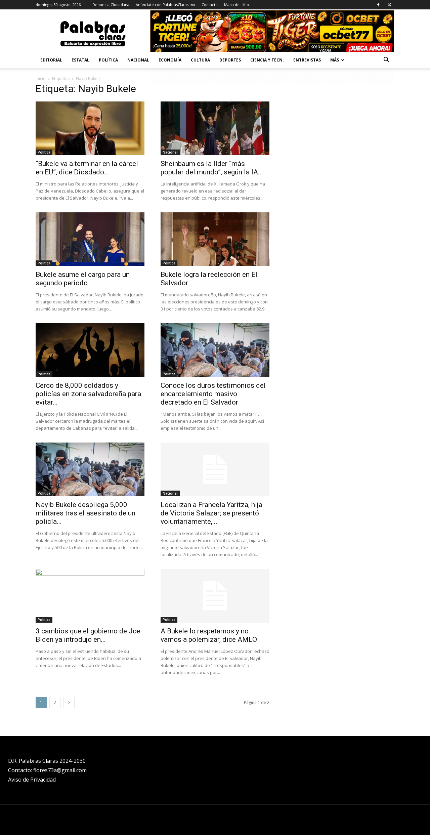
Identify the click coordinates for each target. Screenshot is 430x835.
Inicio (41, 78)
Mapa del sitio (236, 4)
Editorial (51, 60)
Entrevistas (307, 60)
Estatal (80, 60)
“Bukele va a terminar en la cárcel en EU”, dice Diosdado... (87, 168)
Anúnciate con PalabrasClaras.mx (165, 4)
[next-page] (69, 702)
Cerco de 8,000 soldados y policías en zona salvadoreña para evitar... (88, 393)
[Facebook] (378, 4)
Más (334, 60)
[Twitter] (389, 4)
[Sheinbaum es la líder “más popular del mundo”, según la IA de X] (215, 128)
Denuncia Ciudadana (110, 4)
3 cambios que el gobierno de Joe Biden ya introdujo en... (88, 635)
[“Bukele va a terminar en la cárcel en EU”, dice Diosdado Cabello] (90, 128)
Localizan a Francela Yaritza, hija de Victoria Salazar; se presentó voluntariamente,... (211, 513)
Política (108, 60)
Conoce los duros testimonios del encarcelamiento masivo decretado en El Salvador (213, 393)
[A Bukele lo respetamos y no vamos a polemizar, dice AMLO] (215, 596)
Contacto (210, 4)
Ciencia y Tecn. (267, 60)
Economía (170, 60)
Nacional (138, 60)
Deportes (230, 60)
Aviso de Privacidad (32, 779)
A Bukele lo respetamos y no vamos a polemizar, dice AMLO (209, 635)
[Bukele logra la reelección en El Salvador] (215, 239)
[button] (386, 60)
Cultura (200, 60)
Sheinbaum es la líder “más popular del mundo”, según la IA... (212, 168)
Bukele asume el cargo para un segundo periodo (83, 278)
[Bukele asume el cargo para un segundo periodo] (90, 239)
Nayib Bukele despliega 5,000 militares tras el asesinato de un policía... (85, 513)
